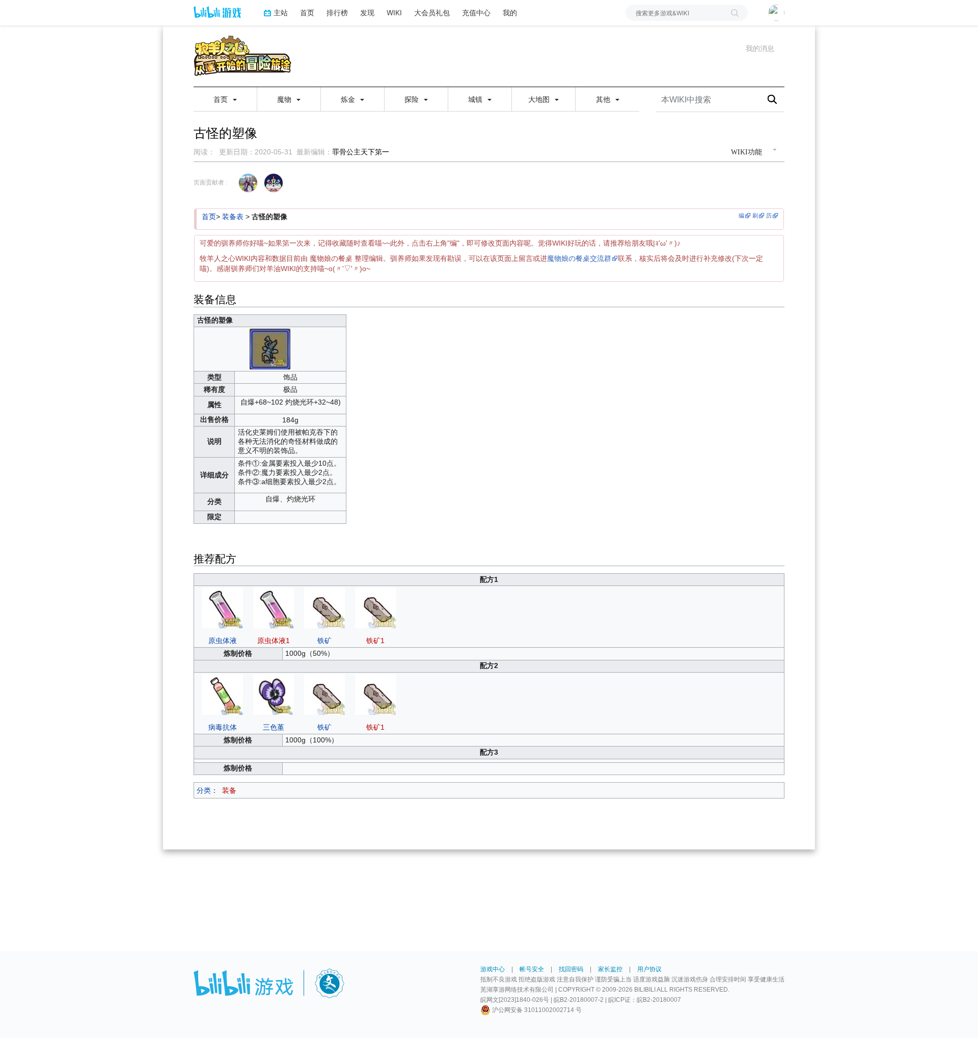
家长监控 (610, 969)
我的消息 (760, 48)
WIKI (394, 12)
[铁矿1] (375, 607)
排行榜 (337, 12)
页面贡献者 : (210, 182)
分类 (204, 790)
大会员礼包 (432, 12)
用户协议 (649, 969)
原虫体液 (222, 640)
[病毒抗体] (222, 694)
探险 (412, 99)
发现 (367, 12)
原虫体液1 (273, 640)
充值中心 (476, 12)
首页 (307, 12)
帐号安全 (532, 969)
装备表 (232, 216)
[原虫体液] (222, 607)
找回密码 (571, 969)
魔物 (285, 99)
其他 (604, 99)
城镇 (476, 99)
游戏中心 (492, 969)
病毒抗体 (222, 727)
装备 (229, 790)
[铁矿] (324, 607)
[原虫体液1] (273, 607)
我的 (510, 12)
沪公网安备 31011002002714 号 (536, 1010)
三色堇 (273, 727)
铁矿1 (375, 640)
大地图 (540, 99)
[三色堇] (273, 694)
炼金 (349, 99)
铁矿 (324, 640)
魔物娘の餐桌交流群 (579, 258)
